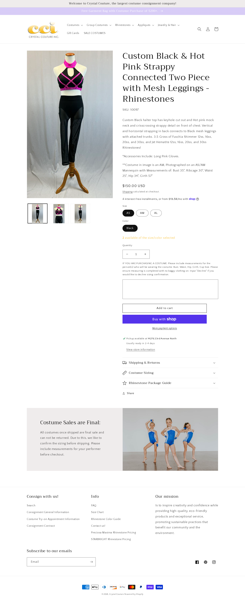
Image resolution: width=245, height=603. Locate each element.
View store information (140, 349)
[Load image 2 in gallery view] (59, 213)
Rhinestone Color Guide (106, 519)
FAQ (93, 505)
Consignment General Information (48, 512)
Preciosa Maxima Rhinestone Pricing (113, 532)
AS (128, 213)
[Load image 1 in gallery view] (37, 213)
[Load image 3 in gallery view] (80, 213)
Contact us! (98, 525)
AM (142, 213)
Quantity (127, 245)
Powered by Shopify (134, 594)
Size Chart (97, 512)
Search (31, 505)
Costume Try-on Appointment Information (53, 519)
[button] (75, 25)
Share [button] (130, 393)
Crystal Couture (116, 594)
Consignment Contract (41, 525)
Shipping (127, 191)
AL (156, 213)
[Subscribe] (91, 561)
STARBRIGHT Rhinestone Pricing (111, 539)
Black (130, 228)
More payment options (164, 328)
